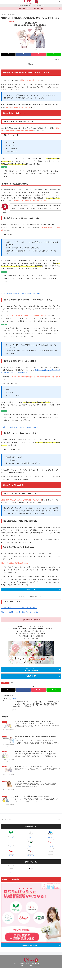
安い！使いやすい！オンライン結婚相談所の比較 (31, 669)
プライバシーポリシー (42, 963)
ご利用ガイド (33, 963)
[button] (59, 819)
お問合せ (27, 963)
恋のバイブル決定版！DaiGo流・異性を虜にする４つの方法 (19, 612)
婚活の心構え (5, 682)
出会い (12, 682)
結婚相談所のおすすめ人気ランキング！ (31, 8)
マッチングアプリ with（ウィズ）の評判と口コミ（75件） (19, 608)
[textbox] (31, 248)
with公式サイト (31, 589)
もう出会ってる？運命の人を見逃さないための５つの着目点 (19, 427)
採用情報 (22, 963)
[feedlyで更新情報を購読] (13, 710)
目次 (29, 64)
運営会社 (16, 963)
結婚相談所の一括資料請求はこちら (31, 945)
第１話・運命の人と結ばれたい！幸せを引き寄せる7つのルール (20, 293)
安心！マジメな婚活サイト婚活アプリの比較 (31, 676)
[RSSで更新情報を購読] (16, 710)
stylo (14, 699)
